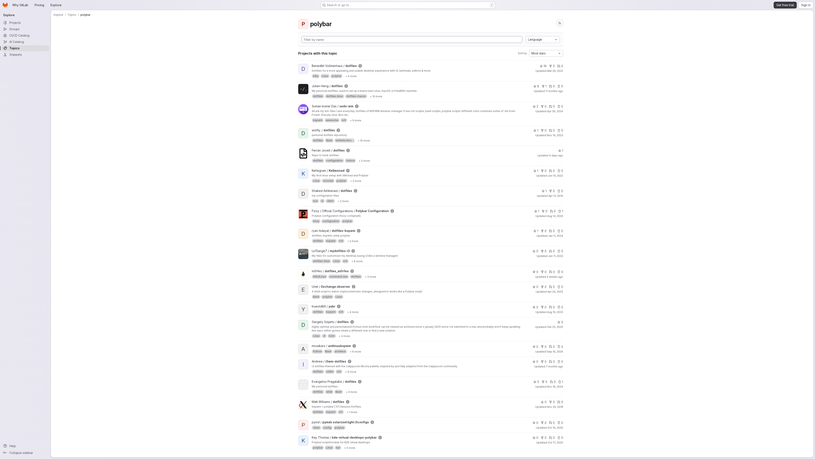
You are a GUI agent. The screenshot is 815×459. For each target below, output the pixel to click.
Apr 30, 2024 (555, 111)
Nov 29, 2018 (555, 406)
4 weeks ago (555, 276)
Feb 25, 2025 (555, 327)
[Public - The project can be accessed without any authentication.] (360, 66)
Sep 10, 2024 (555, 351)
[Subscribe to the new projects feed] (559, 23)
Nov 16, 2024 (555, 386)
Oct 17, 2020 (555, 442)
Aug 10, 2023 (555, 312)
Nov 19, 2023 (555, 135)
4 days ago (556, 155)
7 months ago (554, 366)
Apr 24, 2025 (555, 291)
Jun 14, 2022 (555, 175)
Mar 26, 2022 (555, 70)
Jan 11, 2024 (555, 235)
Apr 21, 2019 (555, 195)
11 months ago (554, 91)
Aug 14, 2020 (555, 216)
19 (545, 66)
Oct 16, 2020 (555, 427)
